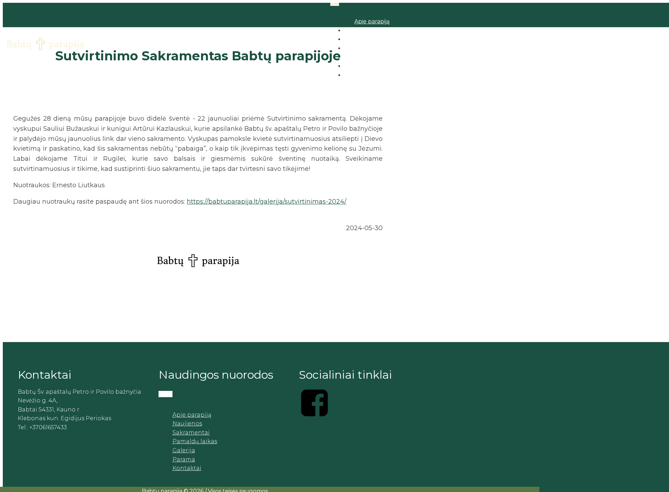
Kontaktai (186, 468)
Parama (183, 459)
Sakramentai (191, 432)
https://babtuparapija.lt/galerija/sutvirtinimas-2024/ (266, 201)
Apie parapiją (372, 21)
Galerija (183, 450)
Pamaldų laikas (194, 441)
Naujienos (187, 423)
